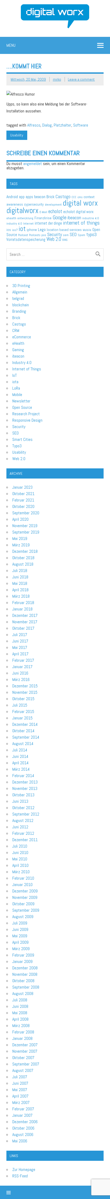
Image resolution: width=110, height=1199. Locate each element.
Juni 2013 (20, 801)
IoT (14, 375)
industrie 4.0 (90, 218)
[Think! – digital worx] (55, 6)
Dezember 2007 (25, 1045)
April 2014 (20, 763)
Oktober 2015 (23, 699)
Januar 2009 (22, 961)
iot (22, 229)
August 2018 (22, 564)
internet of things (81, 222)
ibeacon (74, 217)
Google (59, 217)
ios (8, 230)
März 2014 (21, 769)
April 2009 (20, 942)
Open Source (22, 407)
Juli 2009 (19, 923)
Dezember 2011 (25, 840)
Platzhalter (62, 125)
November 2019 (24, 525)
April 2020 (20, 519)
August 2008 (22, 993)
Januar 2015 (22, 718)
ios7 (15, 230)
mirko (57, 79)
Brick (50, 196)
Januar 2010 (22, 884)
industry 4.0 (14, 223)
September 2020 (25, 513)
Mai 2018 (19, 583)
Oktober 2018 (23, 558)
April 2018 (20, 590)
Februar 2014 (23, 775)
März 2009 (21, 948)
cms (79, 197)
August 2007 (22, 1070)
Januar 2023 (22, 487)
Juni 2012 (20, 827)
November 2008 (24, 974)
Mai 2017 (19, 647)
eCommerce (21, 337)
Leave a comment (81, 79)
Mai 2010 (19, 859)
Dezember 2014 (25, 724)
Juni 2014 (20, 756)
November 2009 (24, 897)
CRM (15, 330)
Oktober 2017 (23, 628)
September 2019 (25, 532)
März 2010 (21, 872)
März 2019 (21, 545)
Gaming (18, 349)
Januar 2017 (22, 666)
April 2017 (20, 654)
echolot (55, 211)
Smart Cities (22, 439)
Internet (28, 223)
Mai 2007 (19, 1089)
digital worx (80, 203)
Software (80, 125)
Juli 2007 (19, 1077)
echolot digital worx (78, 211)
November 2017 (24, 622)
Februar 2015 (23, 711)
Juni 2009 (20, 929)
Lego (42, 229)
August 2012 (22, 820)
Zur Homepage (23, 1169)
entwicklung (25, 218)
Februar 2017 (23, 660)
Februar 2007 (23, 1109)
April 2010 (20, 865)
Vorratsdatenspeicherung (25, 239)
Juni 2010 (20, 852)
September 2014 (25, 737)
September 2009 (25, 910)
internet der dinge (48, 223)
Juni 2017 (20, 641)
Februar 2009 (23, 955)
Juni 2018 (20, 577)
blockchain (20, 305)
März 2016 (21, 679)
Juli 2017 (19, 634)
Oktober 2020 (23, 506)
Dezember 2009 (25, 891)
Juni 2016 (20, 673)
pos (43, 235)
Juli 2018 (19, 570)
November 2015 (24, 692)
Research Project (26, 414)
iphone (32, 229)
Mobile (87, 230)
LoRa (16, 388)
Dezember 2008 (25, 968)
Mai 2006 (19, 1141)
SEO (73, 234)
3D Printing (21, 285)
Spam (81, 235)
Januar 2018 (22, 609)
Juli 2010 (19, 846)
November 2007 (24, 1051)
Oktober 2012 (23, 807)
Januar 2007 (22, 1115)
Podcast (23, 235)
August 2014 (22, 743)
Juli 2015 (19, 705)
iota (15, 382)
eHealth (18, 343)
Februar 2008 (23, 1032)
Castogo (63, 196)
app (22, 196)
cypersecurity (34, 204)
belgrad (18, 298)
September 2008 (25, 987)
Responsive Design (27, 420)
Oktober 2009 (23, 904)
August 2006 (22, 1134)
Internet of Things (26, 369)
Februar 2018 (23, 602)
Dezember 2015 (25, 686)
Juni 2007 (20, 1083)
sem (66, 235)
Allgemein (19, 292)
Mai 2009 (19, 936)
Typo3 (17, 446)
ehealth (11, 218)
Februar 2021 (23, 500)
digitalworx (22, 210)
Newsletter (21, 401)
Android (12, 196)
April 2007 (20, 1096)
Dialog (47, 125)
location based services (64, 230)
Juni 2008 (20, 1006)
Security (54, 234)
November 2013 (24, 788)
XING (65, 240)
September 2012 (25, 814)
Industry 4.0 (22, 362)
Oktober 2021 (23, 493)
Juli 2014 (19, 750)
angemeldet (32, 163)
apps (29, 196)
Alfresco (33, 125)
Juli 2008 (19, 1000)
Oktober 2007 (23, 1057)
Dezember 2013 (25, 782)
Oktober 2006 (23, 1128)
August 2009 (22, 916)
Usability (16, 135)
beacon (39, 196)
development (53, 204)
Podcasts (34, 235)
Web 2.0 (53, 239)
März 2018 (21, 596)
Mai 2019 (19, 538)
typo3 (91, 234)
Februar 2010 (23, 878)
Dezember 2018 (25, 551)
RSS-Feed (20, 1176)
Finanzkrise (43, 218)
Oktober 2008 (23, 981)
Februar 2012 (23, 833)
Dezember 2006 (25, 1121)
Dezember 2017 (25, 615)
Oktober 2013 (23, 795)
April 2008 (20, 1019)
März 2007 (21, 1102)
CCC (74, 197)
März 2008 (21, 1025)
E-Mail (43, 212)
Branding (19, 311)
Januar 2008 (22, 1038)
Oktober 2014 (23, 731)
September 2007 (25, 1064)
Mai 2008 (19, 1013)
